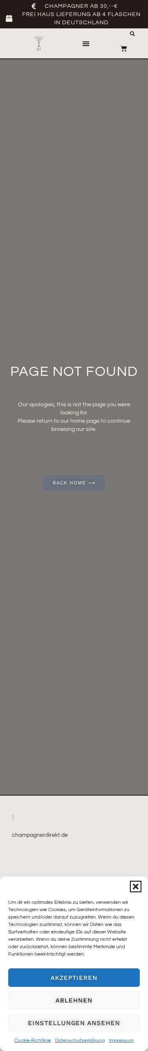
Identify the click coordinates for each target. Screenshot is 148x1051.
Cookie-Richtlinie (32, 1040)
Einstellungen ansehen (74, 1023)
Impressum (121, 1040)
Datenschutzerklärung (80, 1040)
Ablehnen (74, 1000)
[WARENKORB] (124, 48)
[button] (136, 886)
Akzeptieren (74, 978)
